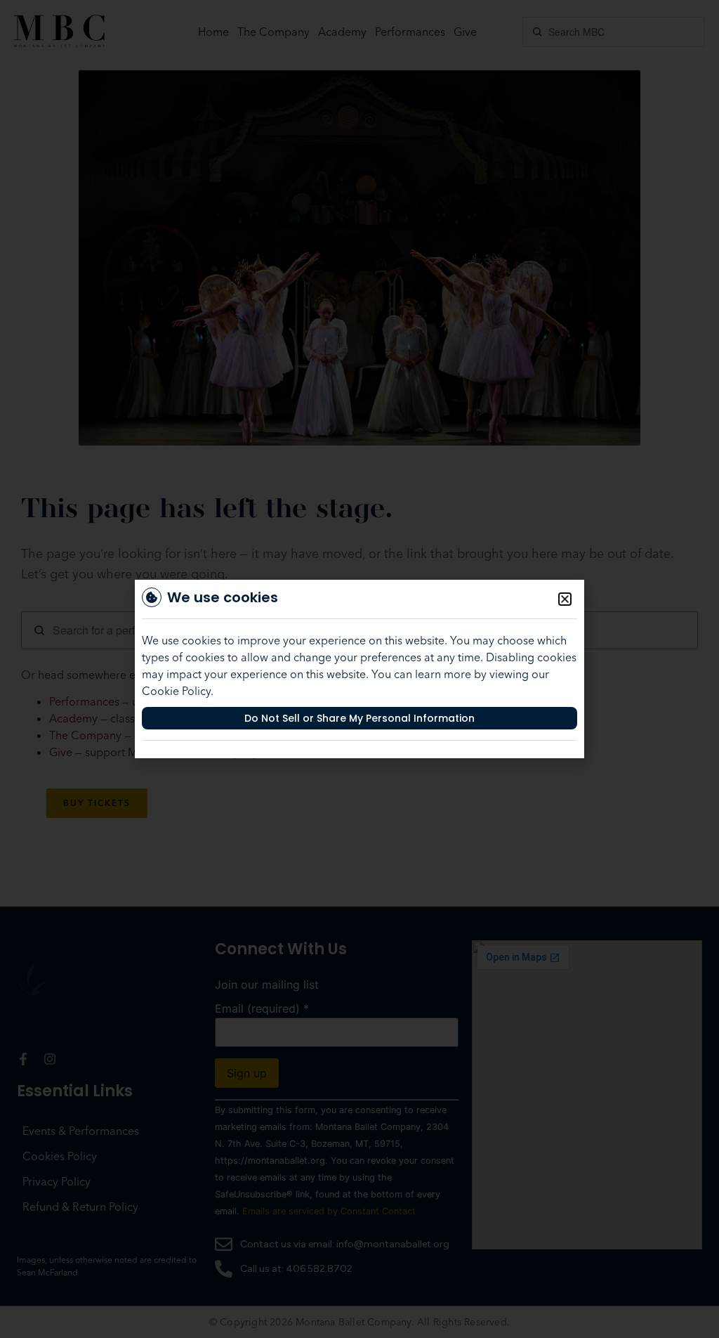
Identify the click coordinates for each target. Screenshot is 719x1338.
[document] (359, 669)
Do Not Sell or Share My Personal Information (359, 718)
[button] (565, 599)
